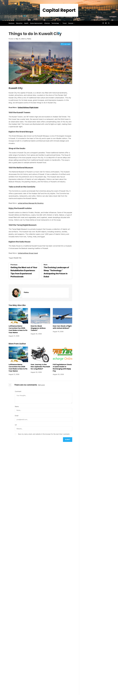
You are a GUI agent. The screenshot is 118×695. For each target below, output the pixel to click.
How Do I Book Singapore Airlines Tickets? (38, 328)
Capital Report (59, 10)
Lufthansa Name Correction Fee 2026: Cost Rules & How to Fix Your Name (18, 329)
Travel (65, 23)
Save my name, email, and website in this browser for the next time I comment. (44, 434)
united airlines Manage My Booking (30, 203)
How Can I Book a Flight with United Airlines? (62, 327)
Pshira (29, 39)
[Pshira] (17, 293)
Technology (55, 23)
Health (26, 23)
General (70, 23)
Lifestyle (47, 23)
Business (11, 23)
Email (16, 415)
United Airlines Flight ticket (28, 107)
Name (17, 406)
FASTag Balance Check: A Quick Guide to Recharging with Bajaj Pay (62, 367)
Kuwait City (17, 258)
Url (16, 425)
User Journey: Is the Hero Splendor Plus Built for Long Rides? (40, 366)
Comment (18, 391)
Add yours (41, 385)
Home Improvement (36, 23)
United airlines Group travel (28, 253)
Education (19, 23)
